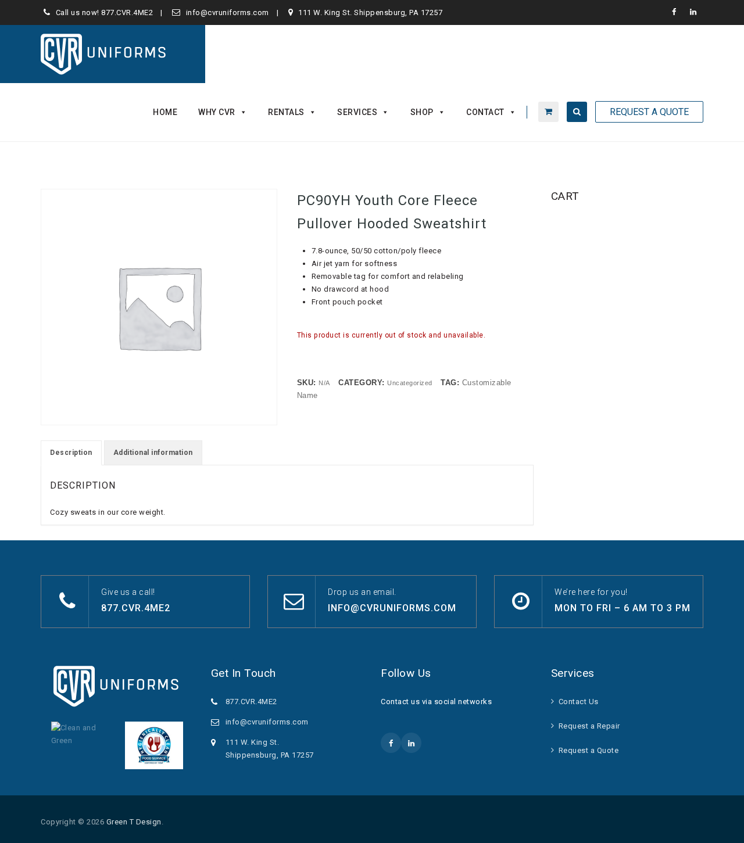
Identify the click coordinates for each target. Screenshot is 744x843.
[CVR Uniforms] (104, 54)
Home (165, 112)
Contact (485, 112)
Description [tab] (71, 453)
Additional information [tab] (153, 453)
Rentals (286, 112)
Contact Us (579, 701)
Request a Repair (589, 726)
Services (357, 112)
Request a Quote (589, 750)
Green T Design (134, 821)
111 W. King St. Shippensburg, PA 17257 (370, 12)
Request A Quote (649, 111)
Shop (422, 112)
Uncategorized (409, 382)
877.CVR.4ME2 (127, 12)
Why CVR (216, 112)
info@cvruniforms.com (227, 12)
